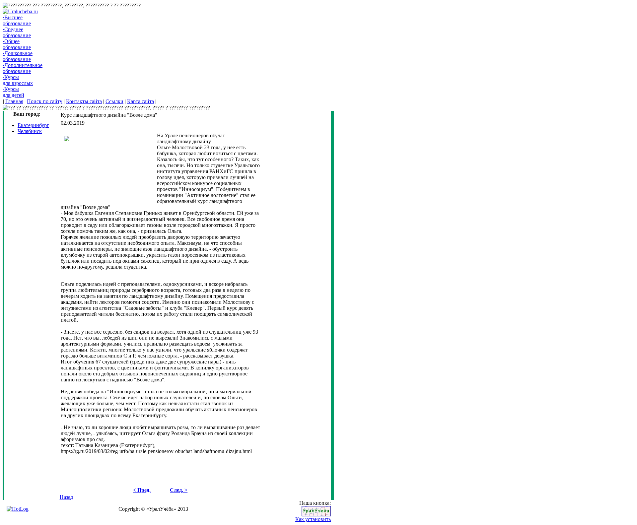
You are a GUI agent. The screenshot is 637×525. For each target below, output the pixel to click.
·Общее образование (17, 44)
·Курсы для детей (13, 92)
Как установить (313, 519)
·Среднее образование (17, 32)
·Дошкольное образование (18, 56)
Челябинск (30, 131)
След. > (178, 490)
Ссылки (114, 101)
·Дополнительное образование (22, 68)
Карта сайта (140, 101)
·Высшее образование (17, 20)
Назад (66, 497)
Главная (14, 101)
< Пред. (142, 490)
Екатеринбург (33, 125)
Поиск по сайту (44, 101)
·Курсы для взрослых (18, 80)
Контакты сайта (84, 101)
